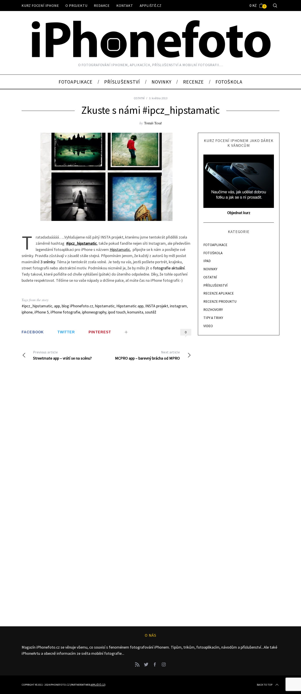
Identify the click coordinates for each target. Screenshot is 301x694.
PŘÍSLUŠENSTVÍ (215, 285)
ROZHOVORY (213, 309)
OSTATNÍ (139, 98)
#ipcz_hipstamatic (37, 305)
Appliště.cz (151, 5)
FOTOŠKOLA (213, 253)
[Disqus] (106, 436)
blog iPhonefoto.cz (77, 305)
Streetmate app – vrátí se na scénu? (62, 355)
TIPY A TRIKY (213, 317)
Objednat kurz (238, 212)
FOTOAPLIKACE (215, 245)
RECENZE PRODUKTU (219, 301)
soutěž (150, 312)
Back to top (264, 684)
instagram (178, 305)
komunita (135, 312)
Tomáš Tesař (153, 123)
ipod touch (117, 312)
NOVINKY (210, 269)
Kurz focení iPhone (40, 5)
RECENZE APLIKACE (218, 293)
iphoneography (94, 312)
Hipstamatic (120, 249)
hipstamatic (105, 305)
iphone (27, 312)
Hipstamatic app (129, 305)
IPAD (207, 261)
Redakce (102, 5)
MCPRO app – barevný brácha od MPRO (147, 355)
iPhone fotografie (65, 312)
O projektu (76, 5)
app (57, 305)
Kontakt (124, 5)
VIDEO (208, 326)
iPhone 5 (41, 312)
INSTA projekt (156, 305)
